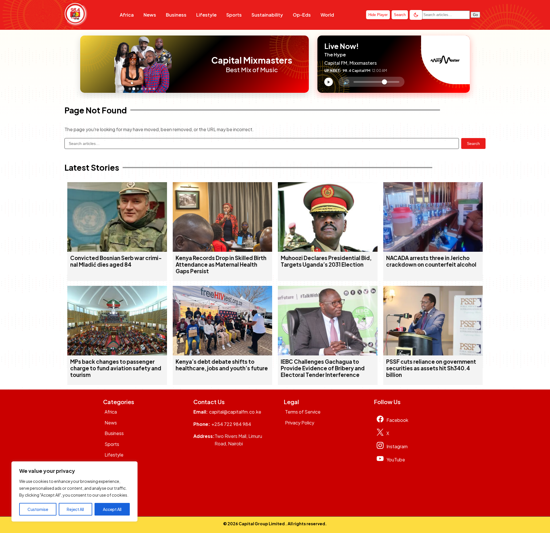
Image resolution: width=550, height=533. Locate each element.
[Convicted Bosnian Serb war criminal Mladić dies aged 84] (117, 250)
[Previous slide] (86, 64)
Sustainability (267, 15)
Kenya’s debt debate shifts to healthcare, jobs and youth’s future (222, 364)
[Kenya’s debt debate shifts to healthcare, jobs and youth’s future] (222, 354)
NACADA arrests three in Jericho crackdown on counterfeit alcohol (431, 261)
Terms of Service (303, 412)
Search (473, 143)
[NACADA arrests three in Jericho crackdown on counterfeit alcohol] (433, 250)
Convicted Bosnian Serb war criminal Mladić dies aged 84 (116, 261)
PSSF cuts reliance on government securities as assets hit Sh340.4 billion (431, 368)
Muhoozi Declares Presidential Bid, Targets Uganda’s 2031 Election (326, 261)
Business (176, 15)
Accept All (112, 509)
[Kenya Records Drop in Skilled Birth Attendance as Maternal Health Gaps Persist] (222, 250)
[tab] (130, 89)
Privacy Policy (299, 423)
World (327, 15)
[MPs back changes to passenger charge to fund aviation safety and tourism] (117, 354)
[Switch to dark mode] (416, 15)
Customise (38, 509)
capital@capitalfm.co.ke (235, 412)
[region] (74, 491)
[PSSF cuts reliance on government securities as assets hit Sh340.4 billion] (433, 354)
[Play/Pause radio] (328, 82)
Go (475, 15)
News (150, 15)
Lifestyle (206, 15)
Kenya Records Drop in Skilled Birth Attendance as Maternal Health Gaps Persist (221, 264)
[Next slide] (200, 64)
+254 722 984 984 (231, 424)
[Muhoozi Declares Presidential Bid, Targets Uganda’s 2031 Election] (328, 250)
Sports (234, 15)
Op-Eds (302, 15)
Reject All (75, 509)
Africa (127, 15)
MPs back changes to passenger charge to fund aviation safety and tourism (115, 368)
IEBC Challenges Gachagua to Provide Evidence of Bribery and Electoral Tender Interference (323, 368)
